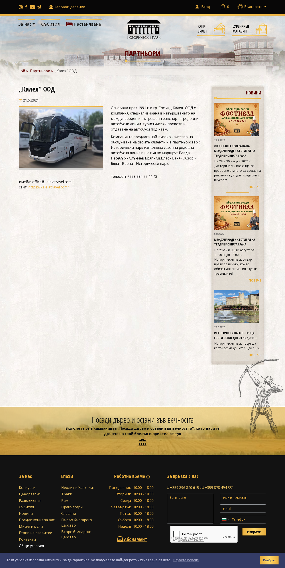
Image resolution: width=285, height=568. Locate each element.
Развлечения (30, 500)
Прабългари (72, 507)
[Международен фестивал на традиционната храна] (236, 212)
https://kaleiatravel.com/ (48, 187)
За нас (24, 24)
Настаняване (87, 24)
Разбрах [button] (269, 560)
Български (253, 6)
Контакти (27, 539)
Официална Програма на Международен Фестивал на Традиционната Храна (234, 151)
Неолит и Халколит (78, 487)
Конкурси (27, 487)
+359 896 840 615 (184, 487)
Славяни (68, 513)
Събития (50, 24)
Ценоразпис (29, 494)
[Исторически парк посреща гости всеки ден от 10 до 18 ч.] (236, 306)
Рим (64, 500)
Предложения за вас (37, 519)
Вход (205, 6)
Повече (255, 187)
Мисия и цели (31, 526)
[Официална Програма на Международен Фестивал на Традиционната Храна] (236, 119)
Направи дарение (69, 6)
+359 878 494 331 (219, 487)
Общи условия (31, 545)
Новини (26, 513)
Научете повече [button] (186, 560)
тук (178, 433)
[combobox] (225, 519)
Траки (66, 494)
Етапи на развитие (35, 532)
